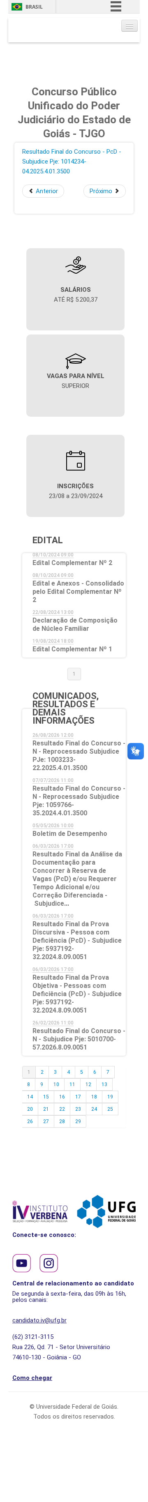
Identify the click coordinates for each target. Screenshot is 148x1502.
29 (78, 1121)
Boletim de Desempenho (69, 834)
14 (30, 1097)
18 (94, 1097)
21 (46, 1109)
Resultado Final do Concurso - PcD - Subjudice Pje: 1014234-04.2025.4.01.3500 (71, 161)
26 (30, 1121)
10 (56, 1084)
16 (62, 1097)
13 (104, 1084)
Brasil (34, 6)
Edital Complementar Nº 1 (72, 649)
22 (62, 1109)
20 (30, 1109)
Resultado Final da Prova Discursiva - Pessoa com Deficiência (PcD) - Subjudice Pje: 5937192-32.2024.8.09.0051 (77, 940)
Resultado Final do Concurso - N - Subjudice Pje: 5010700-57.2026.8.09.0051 (78, 1039)
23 (78, 1109)
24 (94, 1109)
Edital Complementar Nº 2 (72, 563)
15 (46, 1097)
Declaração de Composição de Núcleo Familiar (75, 624)
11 (72, 1084)
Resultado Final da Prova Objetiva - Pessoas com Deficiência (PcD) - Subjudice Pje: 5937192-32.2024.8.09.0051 (77, 994)
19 (110, 1097)
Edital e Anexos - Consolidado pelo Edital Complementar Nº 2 (78, 591)
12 (88, 1084)
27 (46, 1121)
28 (62, 1121)
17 (78, 1097)
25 (110, 1109)
